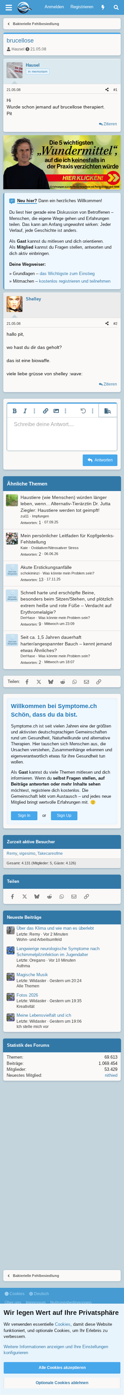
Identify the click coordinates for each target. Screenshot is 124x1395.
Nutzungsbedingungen (71, 1302)
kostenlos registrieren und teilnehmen (74, 281)
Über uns (13, 1302)
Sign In (24, 815)
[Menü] (8, 7)
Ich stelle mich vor (33, 1026)
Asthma (23, 966)
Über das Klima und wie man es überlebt (55, 928)
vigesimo (27, 853)
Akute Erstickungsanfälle (46, 567)
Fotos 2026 (27, 995)
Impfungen (40, 516)
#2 (115, 324)
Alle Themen (28, 986)
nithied (111, 1075)
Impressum (36, 1302)
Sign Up (64, 815)
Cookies (16, 1293)
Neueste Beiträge (24, 917)
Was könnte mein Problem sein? (68, 573)
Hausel (18, 49)
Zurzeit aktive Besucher (31, 841)
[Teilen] (107, 89)
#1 (115, 90)
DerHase (28, 618)
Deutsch (41, 1293)
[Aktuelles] (103, 7)
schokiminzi (30, 573)
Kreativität (25, 1006)
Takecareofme (50, 853)
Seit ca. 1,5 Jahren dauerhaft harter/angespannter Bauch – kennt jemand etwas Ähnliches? (66, 644)
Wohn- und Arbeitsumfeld (39, 939)
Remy (12, 853)
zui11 (25, 516)
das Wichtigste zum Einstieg (67, 273)
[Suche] (116, 7)
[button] (15, 411)
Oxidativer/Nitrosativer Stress (55, 548)
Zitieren (110, 124)
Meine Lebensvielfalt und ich (44, 1015)
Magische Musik (32, 974)
